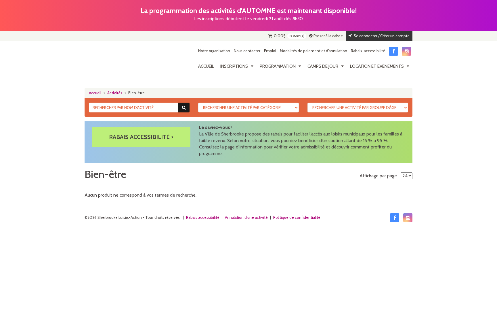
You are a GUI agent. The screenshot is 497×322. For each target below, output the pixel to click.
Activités (114, 93)
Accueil (206, 66)
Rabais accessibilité (202, 217)
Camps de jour (322, 66)
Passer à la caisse (328, 35)
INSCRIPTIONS (234, 66)
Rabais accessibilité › (141, 136)
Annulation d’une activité (246, 217)
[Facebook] (393, 51)
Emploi (270, 50)
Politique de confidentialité (296, 217)
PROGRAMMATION (278, 66)
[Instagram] (406, 51)
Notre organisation (214, 50)
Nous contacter (247, 50)
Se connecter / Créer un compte (381, 35)
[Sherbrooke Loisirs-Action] (112, 60)
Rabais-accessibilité (368, 50)
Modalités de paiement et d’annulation (313, 50)
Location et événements (377, 66)
